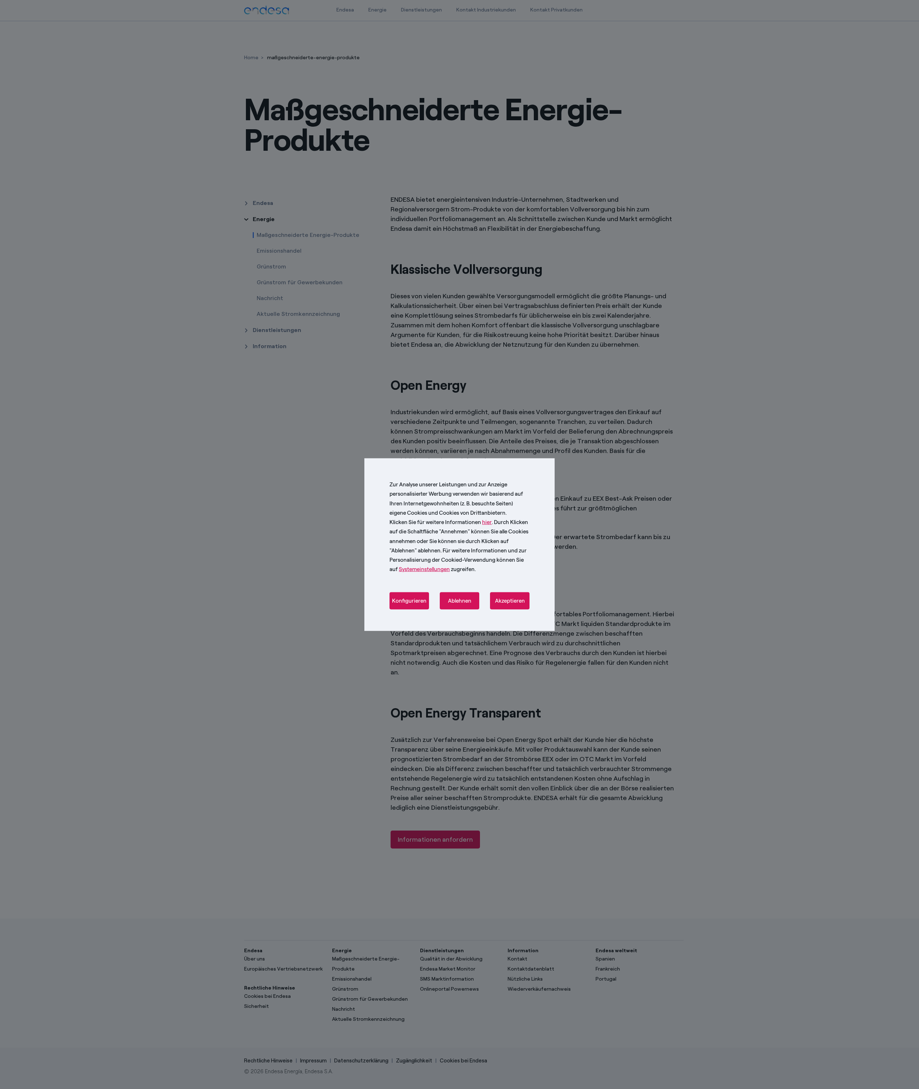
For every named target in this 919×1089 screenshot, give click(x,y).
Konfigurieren (409, 600)
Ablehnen (459, 600)
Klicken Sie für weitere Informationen (440, 522)
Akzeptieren (510, 600)
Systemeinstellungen (424, 569)
